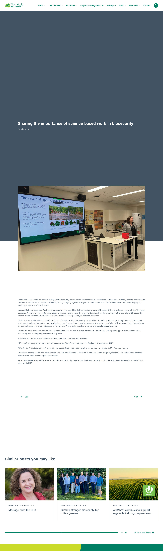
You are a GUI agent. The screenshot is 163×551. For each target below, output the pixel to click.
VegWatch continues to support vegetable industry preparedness (132, 511)
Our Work (70, 5)
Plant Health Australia (14, 5)
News (121, 5)
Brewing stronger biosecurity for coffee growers (79, 511)
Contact (146, 5)
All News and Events (143, 532)
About (40, 5)
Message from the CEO (22, 509)
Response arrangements (90, 5)
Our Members (55, 5)
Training (110, 5)
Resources (133, 5)
